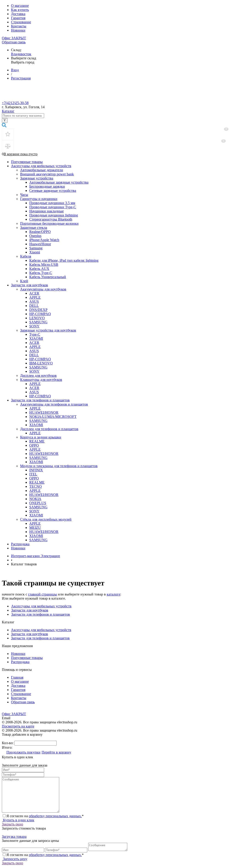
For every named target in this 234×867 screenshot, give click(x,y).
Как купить (20, 10)
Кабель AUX (39, 269)
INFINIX (36, 470)
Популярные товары (27, 162)
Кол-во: (8, 743)
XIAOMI (36, 338)
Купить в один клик (18, 820)
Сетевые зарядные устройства (52, 190)
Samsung (36, 248)
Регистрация (21, 78)
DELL (34, 306)
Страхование (21, 22)
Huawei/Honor (40, 244)
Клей (24, 281)
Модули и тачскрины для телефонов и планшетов (59, 466)
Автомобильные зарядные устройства (58, 182)
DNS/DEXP (38, 310)
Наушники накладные (46, 211)
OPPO (34, 445)
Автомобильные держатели (41, 170)
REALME (37, 441)
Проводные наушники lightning (53, 215)
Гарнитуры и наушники (38, 199)
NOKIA (35, 499)
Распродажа (20, 544)
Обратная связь (14, 42)
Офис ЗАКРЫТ (14, 38)
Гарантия (18, 18)
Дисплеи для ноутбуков (38, 375)
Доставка (18, 14)
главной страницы (42, 594)
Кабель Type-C (40, 273)
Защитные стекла (33, 227)
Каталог (8, 111)
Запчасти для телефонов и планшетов (40, 400)
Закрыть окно (12, 824)
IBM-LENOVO (41, 363)
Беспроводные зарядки (47, 186)
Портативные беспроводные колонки (49, 223)
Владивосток (21, 54)
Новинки (18, 30)
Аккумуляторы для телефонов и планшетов (54, 404)
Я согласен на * (45, 816)
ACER (34, 293)
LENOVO (37, 318)
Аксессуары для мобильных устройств (41, 166)
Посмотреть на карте (18, 726)
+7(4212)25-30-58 (15, 103)
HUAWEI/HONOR (43, 412)
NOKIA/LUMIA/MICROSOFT (53, 417)
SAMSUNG (38, 322)
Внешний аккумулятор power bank (47, 174)
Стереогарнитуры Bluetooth (50, 219)
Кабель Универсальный (47, 277)
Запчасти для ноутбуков (29, 285)
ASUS (34, 301)
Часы (24, 195)
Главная (17, 677)
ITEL (33, 474)
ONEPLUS (37, 503)
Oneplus (35, 236)
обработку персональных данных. (55, 816)
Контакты (18, 26)
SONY (34, 326)
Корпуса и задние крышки (40, 437)
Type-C (34, 334)
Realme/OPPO (40, 232)
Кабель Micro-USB (43, 264)
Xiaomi (34, 252)
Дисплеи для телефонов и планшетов (49, 429)
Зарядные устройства (36, 178)
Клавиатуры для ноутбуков (41, 380)
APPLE (35, 297)
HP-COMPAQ (40, 314)
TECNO (35, 486)
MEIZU (35, 528)
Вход (15, 70)
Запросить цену (14, 859)
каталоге (113, 594)
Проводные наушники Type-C (52, 207)
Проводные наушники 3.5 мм (52, 203)
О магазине (20, 6)
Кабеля (25, 256)
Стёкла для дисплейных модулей (46, 519)
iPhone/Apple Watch (44, 240)
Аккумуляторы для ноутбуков (43, 289)
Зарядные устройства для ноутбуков (48, 330)
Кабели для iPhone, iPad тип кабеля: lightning (63, 260)
